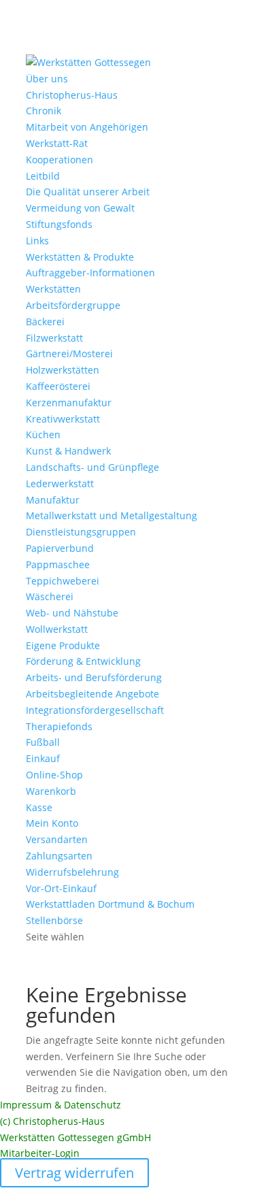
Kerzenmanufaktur (69, 402)
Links (37, 240)
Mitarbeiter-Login (40, 1153)
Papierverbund (60, 548)
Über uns (47, 78)
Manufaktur (53, 499)
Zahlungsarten (59, 855)
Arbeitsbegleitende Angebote (92, 693)
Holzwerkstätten (62, 369)
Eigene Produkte (63, 645)
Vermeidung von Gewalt (80, 207)
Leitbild (43, 175)
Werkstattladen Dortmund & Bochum (110, 904)
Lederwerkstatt (60, 483)
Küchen (43, 434)
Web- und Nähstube (72, 612)
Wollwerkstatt (57, 629)
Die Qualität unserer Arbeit (88, 191)
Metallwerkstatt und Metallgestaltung (111, 515)
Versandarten (57, 839)
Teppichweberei (62, 580)
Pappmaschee (58, 564)
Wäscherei (49, 596)
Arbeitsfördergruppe (73, 305)
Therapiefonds (59, 726)
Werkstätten (53, 288)
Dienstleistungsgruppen (81, 531)
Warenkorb (51, 791)
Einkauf (43, 758)
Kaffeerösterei (58, 386)
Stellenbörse (54, 920)
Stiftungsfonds (59, 224)
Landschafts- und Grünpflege (92, 467)
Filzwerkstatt (54, 337)
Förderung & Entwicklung (83, 661)
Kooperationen (59, 159)
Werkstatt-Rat (57, 143)
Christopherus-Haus (72, 94)
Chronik (43, 110)
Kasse (39, 807)
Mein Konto (52, 823)
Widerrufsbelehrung (72, 872)
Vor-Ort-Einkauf (61, 888)
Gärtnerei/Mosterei (69, 353)
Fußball (43, 742)
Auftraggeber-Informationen (90, 272)
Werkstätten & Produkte (80, 256)
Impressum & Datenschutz (60, 1104)
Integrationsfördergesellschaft (95, 710)
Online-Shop (54, 774)
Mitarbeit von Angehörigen (87, 126)
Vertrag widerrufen (74, 1173)
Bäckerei (45, 321)
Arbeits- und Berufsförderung (94, 677)
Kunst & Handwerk (68, 450)
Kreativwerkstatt (63, 418)
